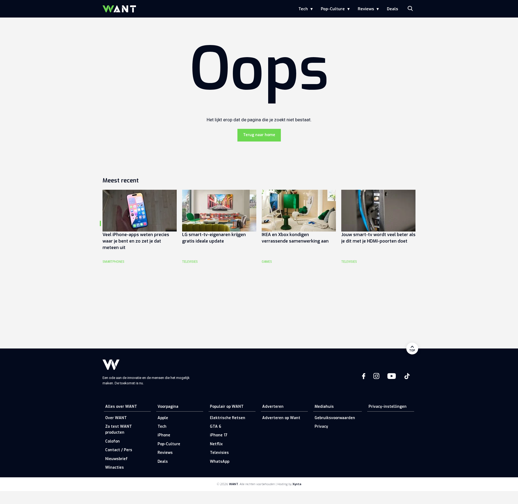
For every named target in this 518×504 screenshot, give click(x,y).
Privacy (321, 426)
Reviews (366, 9)
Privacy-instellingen (388, 406)
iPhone (164, 435)
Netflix (216, 444)
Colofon (112, 441)
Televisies (219, 452)
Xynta (296, 484)
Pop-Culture (333, 9)
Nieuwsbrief (116, 458)
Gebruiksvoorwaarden (335, 417)
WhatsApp (219, 461)
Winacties (114, 467)
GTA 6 (215, 426)
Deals (392, 9)
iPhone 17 (218, 435)
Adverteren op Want (281, 417)
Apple (163, 417)
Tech (303, 9)
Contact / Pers (118, 450)
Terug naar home (259, 134)
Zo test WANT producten (118, 429)
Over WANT (116, 417)
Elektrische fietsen (227, 417)
